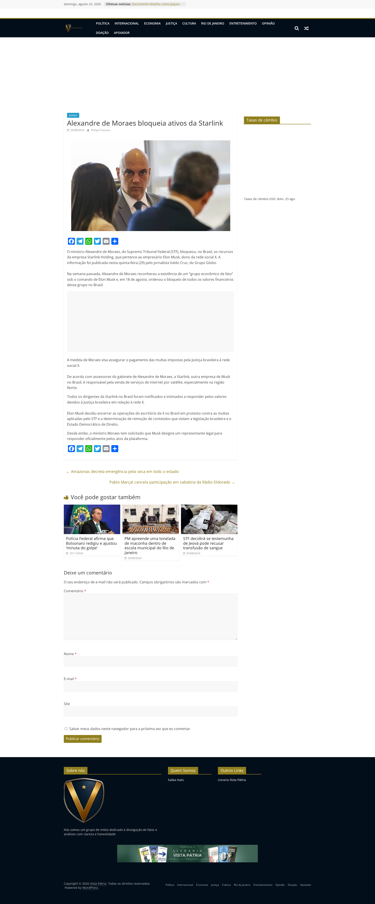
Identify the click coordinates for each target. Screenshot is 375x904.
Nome (70, 653)
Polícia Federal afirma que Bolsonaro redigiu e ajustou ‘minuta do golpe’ (91, 543)
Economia (152, 23)
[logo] (84, 780)
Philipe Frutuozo (100, 130)
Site (67, 703)
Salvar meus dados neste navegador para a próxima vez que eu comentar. (130, 728)
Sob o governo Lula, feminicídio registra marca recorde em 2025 (155, 6)
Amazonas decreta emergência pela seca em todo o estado (122, 471)
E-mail (70, 678)
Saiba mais (176, 780)
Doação (102, 33)
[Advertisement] (187, 69)
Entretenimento (243, 23)
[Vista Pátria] (73, 28)
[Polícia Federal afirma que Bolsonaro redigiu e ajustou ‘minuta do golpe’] (92, 507)
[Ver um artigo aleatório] (306, 28)
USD (272, 199)
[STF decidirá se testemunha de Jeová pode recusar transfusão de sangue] (209, 507)
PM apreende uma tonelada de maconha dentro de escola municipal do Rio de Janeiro (150, 545)
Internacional (127, 23)
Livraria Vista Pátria (232, 780)
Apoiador (122, 33)
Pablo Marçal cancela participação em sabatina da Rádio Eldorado (172, 482)
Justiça (171, 23)
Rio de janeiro (212, 23)
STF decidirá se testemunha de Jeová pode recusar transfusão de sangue (208, 543)
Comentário (75, 591)
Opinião (268, 23)
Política (102, 23)
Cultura (189, 23)
